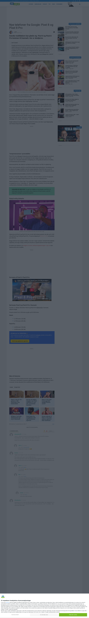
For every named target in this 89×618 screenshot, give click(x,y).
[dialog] (44, 606)
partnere (7, 602)
